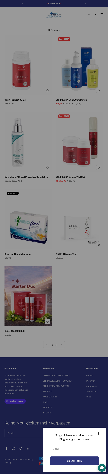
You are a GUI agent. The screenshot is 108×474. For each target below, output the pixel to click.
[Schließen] (100, 433)
